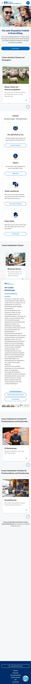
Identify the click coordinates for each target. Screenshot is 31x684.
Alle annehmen (15, 399)
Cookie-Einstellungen (15, 391)
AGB (16, 679)
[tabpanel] (15, 84)
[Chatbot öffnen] (25, 678)
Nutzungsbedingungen (15, 675)
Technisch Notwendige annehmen (15, 394)
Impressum (15, 670)
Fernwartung (16, 682)
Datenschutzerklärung (11, 293)
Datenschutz (15, 673)
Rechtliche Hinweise (15, 677)
